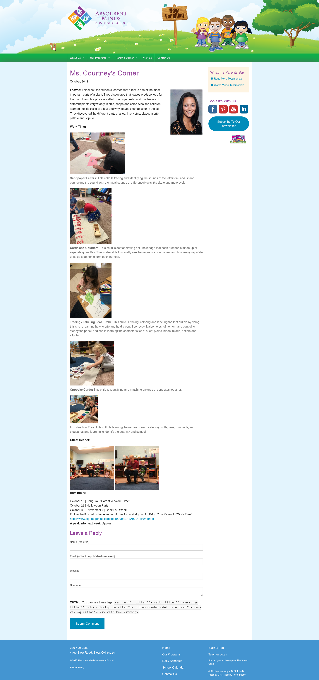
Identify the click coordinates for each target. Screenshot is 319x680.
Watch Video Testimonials (229, 85)
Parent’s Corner (125, 57)
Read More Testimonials (228, 78)
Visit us (147, 57)
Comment (75, 585)
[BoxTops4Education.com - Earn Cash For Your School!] (238, 139)
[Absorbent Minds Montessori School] (98, 18)
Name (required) (79, 542)
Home (166, 647)
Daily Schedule (172, 661)
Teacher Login (217, 654)
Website (74, 570)
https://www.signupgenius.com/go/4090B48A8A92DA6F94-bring (112, 519)
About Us (75, 57)
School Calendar (173, 667)
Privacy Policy (77, 667)
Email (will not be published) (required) (92, 556)
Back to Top (216, 647)
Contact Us (163, 57)
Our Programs (98, 57)
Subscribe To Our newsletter (228, 123)
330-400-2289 (79, 647)
